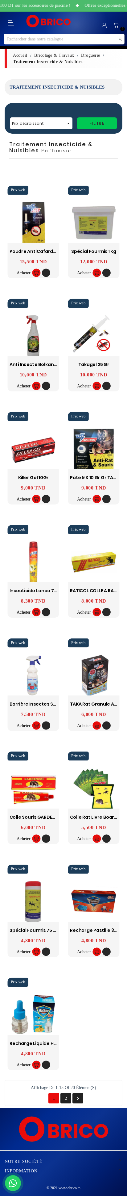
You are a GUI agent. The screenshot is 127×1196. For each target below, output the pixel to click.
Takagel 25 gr (93, 364)
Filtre (96, 123)
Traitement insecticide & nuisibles (57, 87)
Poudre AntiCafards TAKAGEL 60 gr (49, 251)
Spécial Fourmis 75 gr (34, 930)
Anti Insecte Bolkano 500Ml (41, 364)
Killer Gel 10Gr (33, 477)
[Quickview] (46, 273)
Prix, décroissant (41, 123)
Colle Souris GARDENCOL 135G (43, 817)
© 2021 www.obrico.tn (63, 1188)
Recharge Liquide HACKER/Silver (46, 1043)
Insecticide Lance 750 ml (38, 591)
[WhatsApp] (13, 1183)
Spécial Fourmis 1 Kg (94, 251)
